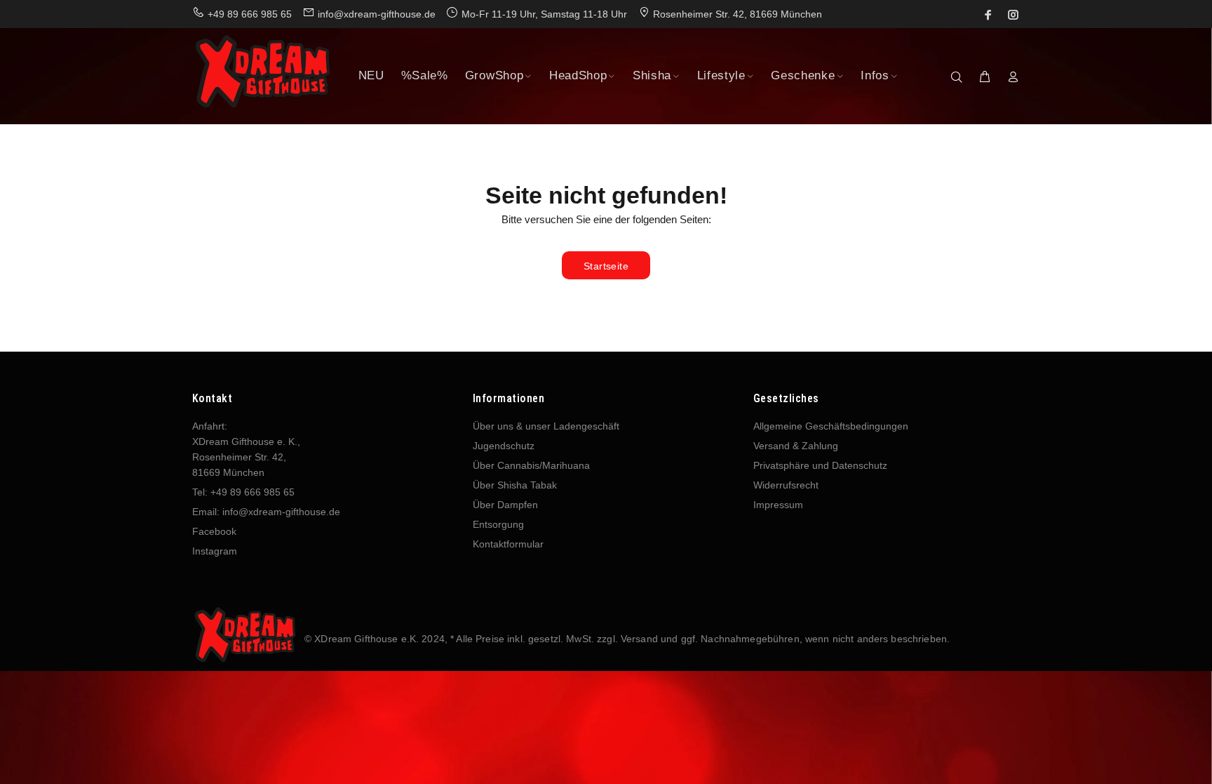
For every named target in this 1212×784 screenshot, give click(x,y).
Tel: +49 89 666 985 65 (243, 492)
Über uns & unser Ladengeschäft (546, 426)
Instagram (214, 551)
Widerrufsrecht (786, 485)
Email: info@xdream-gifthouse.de (266, 511)
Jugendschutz (503, 445)
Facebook (214, 531)
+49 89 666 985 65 (250, 14)
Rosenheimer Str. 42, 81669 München (737, 14)
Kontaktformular (508, 544)
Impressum (778, 504)
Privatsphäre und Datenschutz (820, 465)
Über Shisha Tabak (515, 485)
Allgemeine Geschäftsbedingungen (830, 426)
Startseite (606, 266)
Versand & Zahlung (795, 445)
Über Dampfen (505, 504)
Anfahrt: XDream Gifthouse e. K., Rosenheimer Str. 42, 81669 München (246, 449)
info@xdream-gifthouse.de (377, 14)
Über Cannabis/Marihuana (531, 465)
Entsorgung (498, 524)
